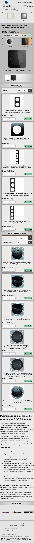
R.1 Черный (25, 46)
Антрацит (13, 80)
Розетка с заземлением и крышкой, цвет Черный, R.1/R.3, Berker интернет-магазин (17, 318)
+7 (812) (9, 6)
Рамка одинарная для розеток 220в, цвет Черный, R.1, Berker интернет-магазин (17, 139)
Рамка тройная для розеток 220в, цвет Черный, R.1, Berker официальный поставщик (17, 194)
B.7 (24, 20)
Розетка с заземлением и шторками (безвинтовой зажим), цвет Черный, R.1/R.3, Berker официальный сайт (17, 347)
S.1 (10, 20)
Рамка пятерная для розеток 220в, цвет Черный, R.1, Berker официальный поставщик (17, 166)
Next (32, 15)
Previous (1, 15)
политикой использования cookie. (10, 541)
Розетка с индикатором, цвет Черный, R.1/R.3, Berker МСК (17, 401)
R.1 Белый (9, 46)
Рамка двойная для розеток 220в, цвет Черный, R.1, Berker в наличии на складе (17, 111)
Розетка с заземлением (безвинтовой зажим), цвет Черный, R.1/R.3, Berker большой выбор (17, 263)
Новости (22, 525)
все (5, 35)
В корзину (29, 118)
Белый (7, 80)
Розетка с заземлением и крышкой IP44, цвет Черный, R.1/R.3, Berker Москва (17, 290)
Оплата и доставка (27, 2)
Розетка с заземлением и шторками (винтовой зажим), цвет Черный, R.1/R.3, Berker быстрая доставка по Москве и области (17, 375)
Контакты (18, 2)
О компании (13, 525)
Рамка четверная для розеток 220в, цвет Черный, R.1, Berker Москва (17, 222)
